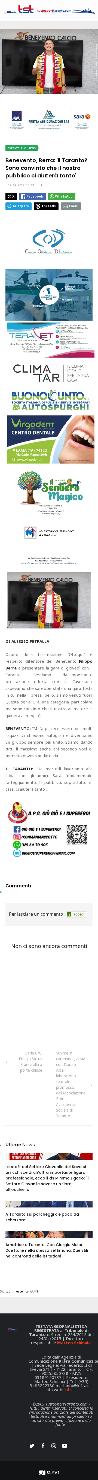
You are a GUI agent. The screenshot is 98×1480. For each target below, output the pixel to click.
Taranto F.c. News (22, 148)
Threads (48, 206)
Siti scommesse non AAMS (19, 1292)
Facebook (34, 196)
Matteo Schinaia (74, 1342)
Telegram (20, 206)
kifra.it (70, 1389)
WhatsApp (64, 196)
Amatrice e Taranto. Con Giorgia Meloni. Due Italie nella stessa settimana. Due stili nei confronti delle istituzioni (46, 1250)
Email (73, 206)
